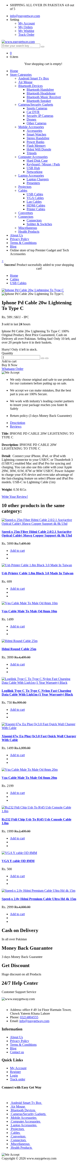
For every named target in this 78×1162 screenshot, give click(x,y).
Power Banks (35, 142)
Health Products (28, 231)
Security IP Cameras (40, 115)
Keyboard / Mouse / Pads (43, 164)
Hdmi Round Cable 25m (19, 649)
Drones (31, 119)
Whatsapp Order (12, 369)
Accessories (34, 130)
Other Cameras (36, 123)
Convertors (25, 213)
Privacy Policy (19, 239)
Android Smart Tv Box (33, 78)
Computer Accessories (33, 157)
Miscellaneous (27, 228)
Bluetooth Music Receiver (44, 97)
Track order (17, 1079)
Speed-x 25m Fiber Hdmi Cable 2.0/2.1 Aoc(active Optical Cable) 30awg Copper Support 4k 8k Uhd (37, 533)
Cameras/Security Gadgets (35, 104)
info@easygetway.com (25, 16)
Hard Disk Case (37, 160)
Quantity (7, 353)
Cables (22, 190)
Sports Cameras (37, 108)
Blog (13, 246)
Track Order (26, 34)
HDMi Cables (36, 205)
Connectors (25, 216)
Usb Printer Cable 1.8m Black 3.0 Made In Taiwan (37, 573)
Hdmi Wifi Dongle (39, 149)
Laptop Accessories (31, 175)
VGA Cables (35, 198)
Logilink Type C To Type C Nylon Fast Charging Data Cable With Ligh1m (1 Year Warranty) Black (37, 692)
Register (15, 1072)
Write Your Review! (15, 496)
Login (14, 1075)
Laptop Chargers (38, 179)
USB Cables (35, 194)
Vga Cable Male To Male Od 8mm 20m (29, 777)
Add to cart (9, 361)
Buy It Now (9, 365)
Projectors (24, 186)
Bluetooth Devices (30, 86)
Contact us (17, 1052)
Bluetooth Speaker (39, 101)
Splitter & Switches (39, 224)
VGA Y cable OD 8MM (18, 861)
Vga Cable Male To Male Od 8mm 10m (29, 611)
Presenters (33, 183)
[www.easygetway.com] (18, 41)
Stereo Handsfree (38, 138)
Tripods (32, 153)
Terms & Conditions (23, 243)
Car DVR (33, 112)
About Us (16, 235)
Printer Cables (36, 209)
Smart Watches (36, 134)
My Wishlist (26, 31)
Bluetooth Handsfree (40, 89)
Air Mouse (25, 82)
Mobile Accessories (31, 127)
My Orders (25, 27)
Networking (34, 172)
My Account (26, 23)
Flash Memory (36, 145)
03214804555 (29, 1017)
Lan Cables (34, 201)
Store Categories (21, 74)
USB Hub (33, 168)
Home (14, 71)
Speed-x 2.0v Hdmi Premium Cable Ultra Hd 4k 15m (39, 899)
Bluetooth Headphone (41, 93)
